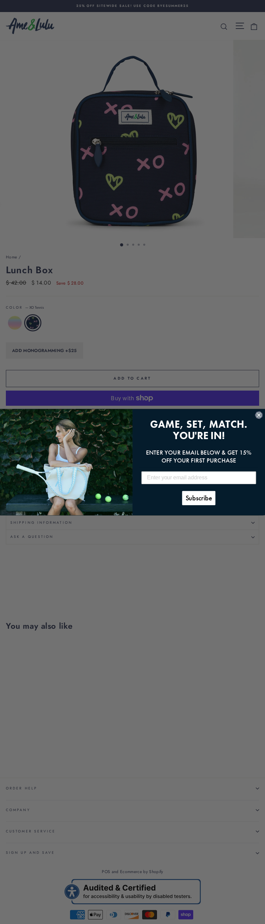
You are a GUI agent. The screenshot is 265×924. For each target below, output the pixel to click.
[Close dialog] (258, 415)
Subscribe (199, 497)
